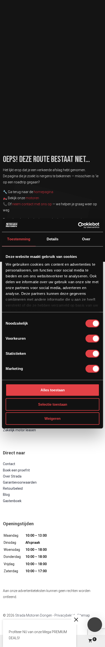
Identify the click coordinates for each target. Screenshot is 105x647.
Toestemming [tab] (18, 239)
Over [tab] (86, 239)
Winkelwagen (94, 639)
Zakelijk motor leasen (19, 430)
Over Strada (12, 476)
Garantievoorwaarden (20, 482)
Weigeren (52, 418)
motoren (32, 198)
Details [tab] (53, 239)
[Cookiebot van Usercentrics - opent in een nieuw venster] (78, 225)
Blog (6, 495)
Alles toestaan (53, 390)
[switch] (92, 338)
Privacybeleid (64, 615)
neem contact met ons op (32, 204)
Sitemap (83, 615)
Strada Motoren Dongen (33, 615)
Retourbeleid (13, 488)
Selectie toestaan (52, 404)
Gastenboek (12, 501)
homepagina (43, 192)
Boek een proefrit (16, 470)
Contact (9, 464)
